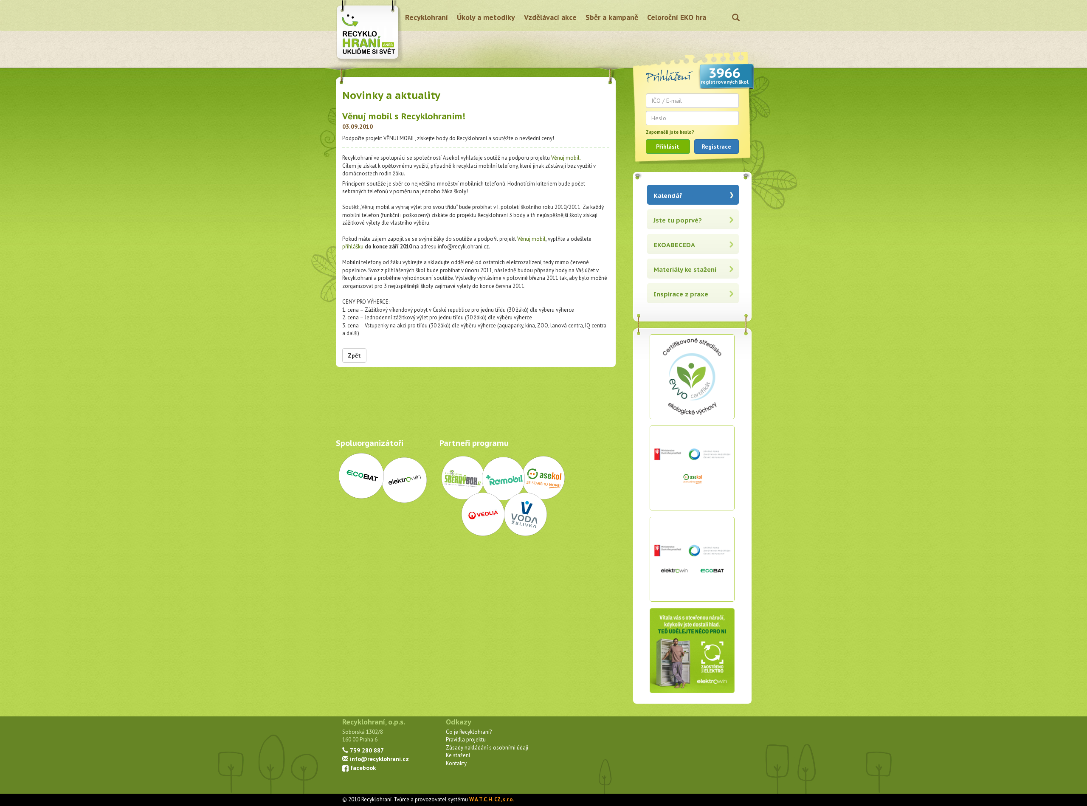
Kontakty (456, 763)
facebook (362, 768)
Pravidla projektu (466, 739)
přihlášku (352, 246)
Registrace (716, 146)
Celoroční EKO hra (676, 17)
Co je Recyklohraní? (469, 732)
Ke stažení (458, 755)
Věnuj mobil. (566, 157)
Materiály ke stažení (685, 269)
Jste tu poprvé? (677, 220)
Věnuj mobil (531, 238)
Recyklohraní (426, 17)
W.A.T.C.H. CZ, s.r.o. (491, 799)
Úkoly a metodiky (486, 17)
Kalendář (667, 196)
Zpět (354, 355)
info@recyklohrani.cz (378, 759)
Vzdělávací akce (550, 17)
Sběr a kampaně (612, 17)
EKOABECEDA (674, 245)
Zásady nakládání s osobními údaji (487, 747)
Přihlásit (667, 146)
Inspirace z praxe (680, 294)
